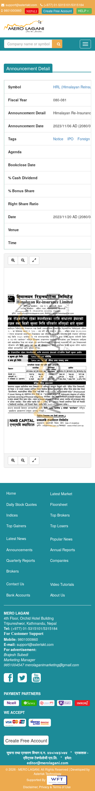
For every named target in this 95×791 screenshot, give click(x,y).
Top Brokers (60, 515)
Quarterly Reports (20, 560)
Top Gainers (16, 525)
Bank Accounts (18, 595)
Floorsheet (58, 504)
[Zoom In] (13, 260)
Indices (12, 515)
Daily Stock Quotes (21, 504)
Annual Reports (62, 549)
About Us (57, 595)
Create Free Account (57, 11)
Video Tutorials (62, 584)
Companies (59, 560)
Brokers (12, 571)
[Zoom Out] (23, 260)
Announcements (19, 549)
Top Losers (59, 525)
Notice (58, 138)
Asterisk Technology (47, 773)
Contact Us (15, 583)
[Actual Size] (34, 260)
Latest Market (61, 493)
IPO (70, 138)
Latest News (16, 538)
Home (11, 493)
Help (82, 11)
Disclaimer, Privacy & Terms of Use (47, 787)
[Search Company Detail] (57, 44)
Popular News (61, 539)
